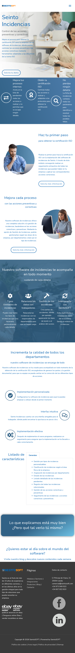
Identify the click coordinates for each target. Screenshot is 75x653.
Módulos (30, 579)
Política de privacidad (46, 644)
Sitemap (60, 644)
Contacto (30, 587)
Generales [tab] (33, 455)
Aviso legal (32, 644)
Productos (31, 584)
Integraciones (32, 581)
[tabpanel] (49, 481)
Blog (38, 584)
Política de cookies (19, 644)
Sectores (38, 579)
